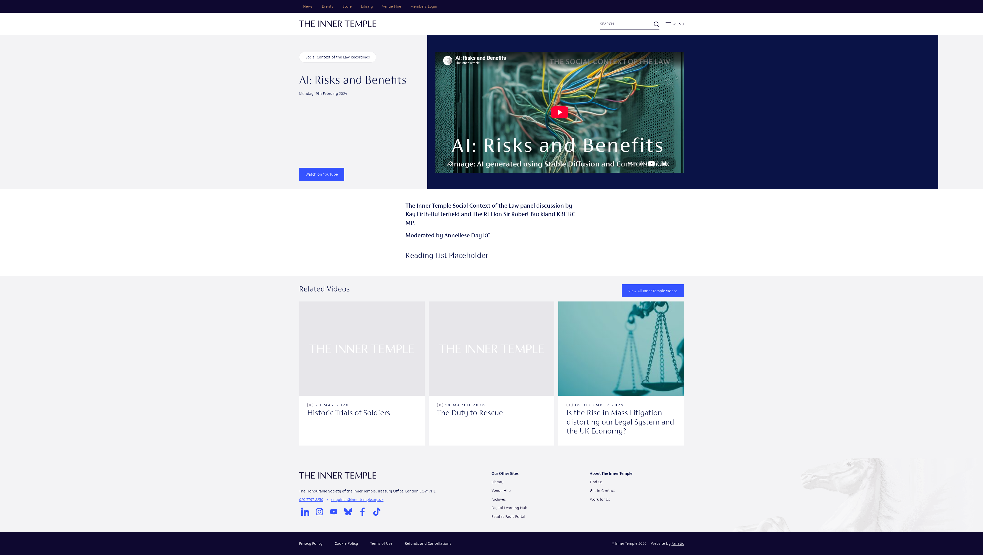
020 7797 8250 (311, 499)
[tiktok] (377, 512)
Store (347, 6)
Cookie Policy (346, 543)
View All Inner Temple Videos (653, 291)
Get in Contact (602, 490)
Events (327, 6)
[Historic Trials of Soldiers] (362, 373)
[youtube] (334, 512)
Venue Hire (391, 6)
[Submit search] (656, 23)
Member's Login (423, 6)
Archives (499, 499)
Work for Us (600, 499)
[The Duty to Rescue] (491, 373)
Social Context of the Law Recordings (337, 57)
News (308, 6)
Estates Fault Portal (508, 516)
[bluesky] (348, 512)
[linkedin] (305, 512)
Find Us (596, 482)
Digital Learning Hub (509, 508)
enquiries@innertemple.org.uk (357, 499)
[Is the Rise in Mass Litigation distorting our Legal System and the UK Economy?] (621, 373)
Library (367, 6)
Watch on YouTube (321, 174)
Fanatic (677, 543)
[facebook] (362, 512)
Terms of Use (381, 543)
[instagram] (319, 512)
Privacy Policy (310, 543)
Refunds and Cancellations (428, 543)
